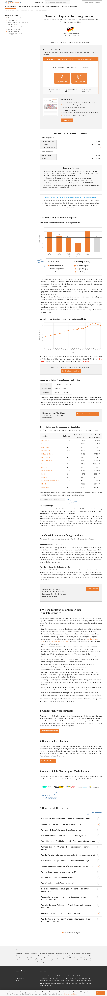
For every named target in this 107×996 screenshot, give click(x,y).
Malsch (43, 484)
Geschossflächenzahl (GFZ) (59, 641)
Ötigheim (44, 467)
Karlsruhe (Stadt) (46, 470)
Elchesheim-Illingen (47, 454)
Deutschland (15, 10)
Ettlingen (44, 477)
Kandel (43, 474)
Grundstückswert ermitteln (37, 6)
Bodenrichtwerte (23, 6)
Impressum (19, 976)
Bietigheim (44, 464)
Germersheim (34, 10)
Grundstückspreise (10, 6)
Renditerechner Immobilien (69, 6)
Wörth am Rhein (46, 460)
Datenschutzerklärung (70, 994)
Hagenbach (45, 444)
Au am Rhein (45, 447)
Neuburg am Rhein (44, 10)
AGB (17, 981)
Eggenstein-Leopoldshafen (50, 480)
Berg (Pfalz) (45, 441)
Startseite (8, 10)
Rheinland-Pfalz (25, 10)
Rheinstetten (45, 450)
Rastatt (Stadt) (46, 487)
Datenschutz (20, 978)
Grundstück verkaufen (52, 6)
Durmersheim (45, 457)
